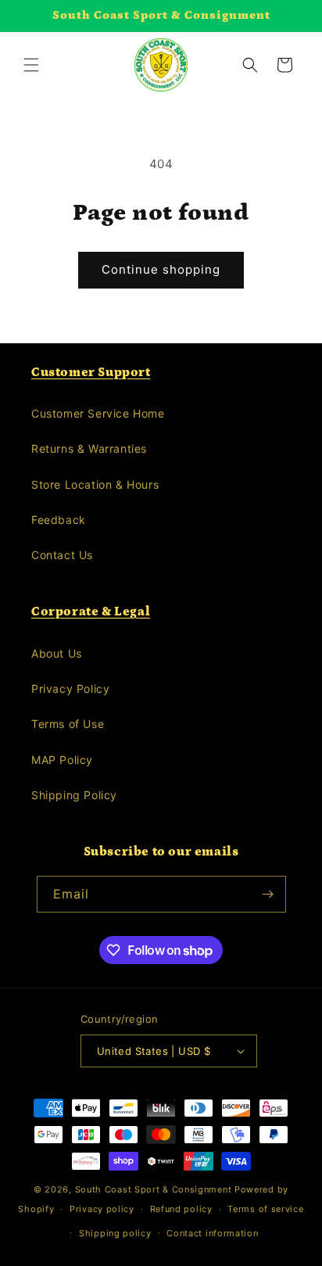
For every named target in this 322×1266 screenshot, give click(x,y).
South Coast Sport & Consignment (153, 1189)
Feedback (58, 519)
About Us (56, 653)
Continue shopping (161, 269)
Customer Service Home (98, 413)
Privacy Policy (70, 688)
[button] (31, 65)
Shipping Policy (74, 795)
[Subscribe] (268, 894)
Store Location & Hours (95, 484)
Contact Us (62, 554)
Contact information (212, 1233)
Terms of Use (67, 723)
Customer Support (91, 372)
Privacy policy (102, 1208)
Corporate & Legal (90, 611)
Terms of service (265, 1208)
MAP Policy (62, 759)
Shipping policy (115, 1233)
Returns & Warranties (89, 448)
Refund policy (181, 1208)
